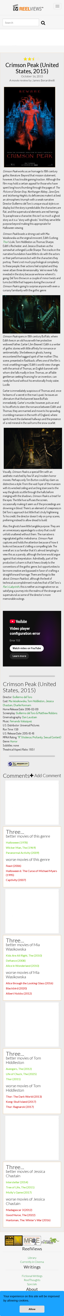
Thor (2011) (13, 1079)
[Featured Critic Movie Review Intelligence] (14, 1240)
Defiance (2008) (16, 960)
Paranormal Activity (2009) (22, 852)
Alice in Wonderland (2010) (22, 965)
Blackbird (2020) (16, 988)
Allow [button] (32, 1309)
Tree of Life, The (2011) (20, 1187)
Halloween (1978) (17, 842)
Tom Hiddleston (36, 701)
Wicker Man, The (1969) (21, 847)
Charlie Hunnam (22, 705)
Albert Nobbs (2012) (19, 993)
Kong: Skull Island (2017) (21, 1101)
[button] (30, 1301)
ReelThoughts (32, 1280)
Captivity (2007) (16, 880)
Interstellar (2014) (17, 1182)
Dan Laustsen (29, 717)
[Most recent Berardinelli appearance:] (50, 1240)
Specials (32, 1284)
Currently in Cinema (32, 1261)
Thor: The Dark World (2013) (24, 1096)
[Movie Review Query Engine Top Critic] (32, 1240)
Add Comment (47, 775)
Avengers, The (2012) (19, 1068)
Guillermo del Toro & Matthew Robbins (36, 713)
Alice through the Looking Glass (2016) (29, 983)
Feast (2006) (13, 865)
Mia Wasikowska (17, 701)
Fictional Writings (32, 1276)
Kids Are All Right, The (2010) (24, 955)
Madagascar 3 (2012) (19, 1209)
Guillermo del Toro (22, 697)
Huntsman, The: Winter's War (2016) (28, 1220)
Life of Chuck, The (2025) (21, 1074)
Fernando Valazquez (21, 721)
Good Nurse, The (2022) (20, 1215)
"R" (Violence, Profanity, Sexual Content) (39, 737)
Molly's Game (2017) (19, 1192)
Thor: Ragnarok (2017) (20, 1106)
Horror (13, 741)
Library (32, 1257)
